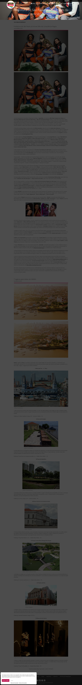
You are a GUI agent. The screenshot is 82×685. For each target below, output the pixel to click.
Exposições (45, 3)
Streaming (65, 3)
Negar (12, 680)
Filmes (40, 3)
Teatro (37, 3)
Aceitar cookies (5, 680)
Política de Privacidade (14, 682)
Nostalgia (70, 3)
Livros (53, 3)
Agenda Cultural (59, 3)
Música (33, 3)
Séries (49, 3)
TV (51, 3)
